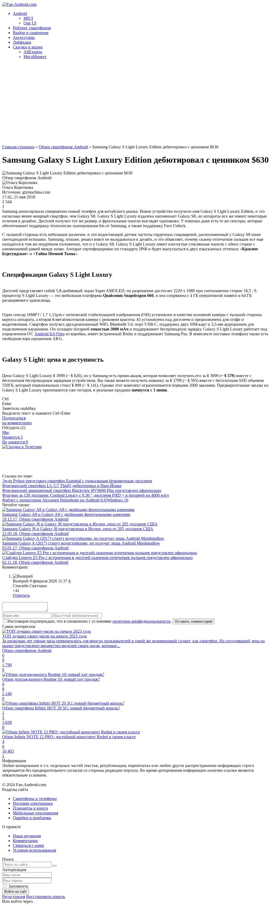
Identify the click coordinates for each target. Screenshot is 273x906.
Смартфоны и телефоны (35, 798)
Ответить (21, 595)
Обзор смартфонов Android (63, 147)
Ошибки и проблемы (32, 817)
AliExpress (32, 52)
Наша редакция (27, 836)
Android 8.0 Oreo (49, 334)
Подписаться (17, 420)
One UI (29, 23)
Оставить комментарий (193, 621)
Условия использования (34, 850)
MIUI (28, 18)
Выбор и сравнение (31, 32)
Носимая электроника (33, 803)
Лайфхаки (22, 42)
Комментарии (25, 840)
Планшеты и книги (30, 808)
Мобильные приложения (35, 813)
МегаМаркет (34, 56)
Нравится (12, 437)
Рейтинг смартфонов (32, 28)
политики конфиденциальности (142, 621)
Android (20, 13)
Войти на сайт (15, 891)
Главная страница (18, 147)
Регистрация (13, 896)
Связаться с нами (28, 845)
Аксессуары (24, 37)
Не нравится (15, 442)
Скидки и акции (28, 47)
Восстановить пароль (45, 896)
